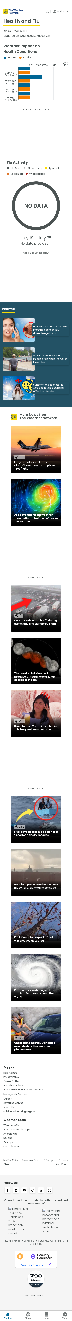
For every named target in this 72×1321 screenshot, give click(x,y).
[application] (36, 77)
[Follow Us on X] (49, 1190)
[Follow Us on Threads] (41, 1190)
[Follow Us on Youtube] (24, 1190)
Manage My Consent (15, 1094)
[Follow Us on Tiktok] (32, 1190)
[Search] (47, 11)
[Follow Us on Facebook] (7, 1190)
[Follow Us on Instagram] (16, 1190)
